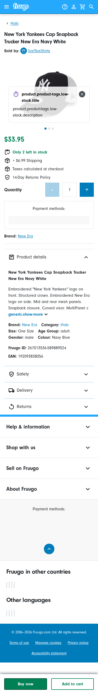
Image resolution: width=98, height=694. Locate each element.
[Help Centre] (64, 6)
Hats (14, 23)
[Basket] (82, 6)
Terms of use (19, 643)
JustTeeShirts (39, 51)
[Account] (73, 6)
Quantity (13, 190)
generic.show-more (25, 314)
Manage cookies (48, 643)
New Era (25, 236)
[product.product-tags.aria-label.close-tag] (82, 94)
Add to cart (72, 684)
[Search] (91, 6)
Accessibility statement (49, 653)
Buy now (25, 684)
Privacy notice (78, 643)
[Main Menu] (6, 6)
